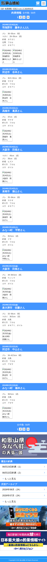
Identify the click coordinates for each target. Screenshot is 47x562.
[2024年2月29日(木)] (7, 56)
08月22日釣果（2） (12, 472)
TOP (2, 9)
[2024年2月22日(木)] (7, 374)
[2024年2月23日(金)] (7, 293)
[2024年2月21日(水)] (7, 412)
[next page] (28, 17)
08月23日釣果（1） (12, 466)
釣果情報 (8, 9)
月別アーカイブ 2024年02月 (23, 9)
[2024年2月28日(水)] (7, 96)
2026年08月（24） (11, 489)
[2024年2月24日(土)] (7, 135)
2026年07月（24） (11, 495)
